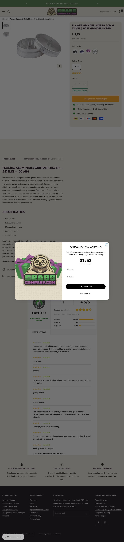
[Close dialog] (106, 244)
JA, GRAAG (85, 287)
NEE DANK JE (85, 293)
